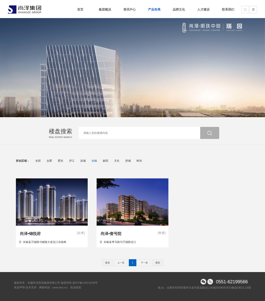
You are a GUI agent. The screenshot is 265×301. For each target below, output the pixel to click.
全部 (38, 160)
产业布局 (154, 9)
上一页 (120, 262)
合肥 (49, 160)
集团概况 (105, 9)
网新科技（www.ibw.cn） (54, 287)
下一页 (144, 262)
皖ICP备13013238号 (85, 282)
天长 (117, 160)
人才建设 (203, 9)
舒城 (128, 160)
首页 (80, 9)
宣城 (83, 160)
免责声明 (19, 287)
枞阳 (105, 160)
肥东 (60, 160)
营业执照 (75, 287)
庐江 (71, 160)
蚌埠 (139, 160)
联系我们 (228, 9)
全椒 (94, 160)
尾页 (157, 262)
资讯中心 (129, 9)
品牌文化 (179, 9)
